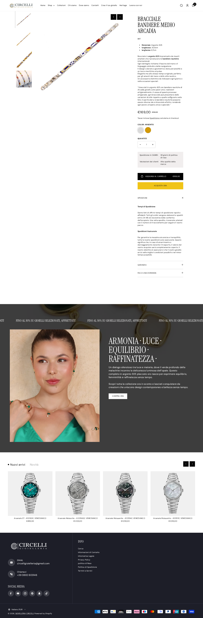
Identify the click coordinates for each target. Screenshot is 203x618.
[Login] (187, 5)
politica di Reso (85, 563)
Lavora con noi (135, 5)
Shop (50, 5)
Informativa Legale (86, 556)
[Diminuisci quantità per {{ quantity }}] (140, 144)
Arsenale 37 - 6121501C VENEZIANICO (30, 518)
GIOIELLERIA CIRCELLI (24, 613)
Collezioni (61, 5)
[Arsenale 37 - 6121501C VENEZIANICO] (30, 493)
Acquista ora (160, 185)
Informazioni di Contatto (89, 552)
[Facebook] (11, 593)
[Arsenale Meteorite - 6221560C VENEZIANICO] (77, 493)
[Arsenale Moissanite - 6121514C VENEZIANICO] (125, 493)
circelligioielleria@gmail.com (33, 563)
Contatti (95, 5)
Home (42, 5)
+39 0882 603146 (27, 575)
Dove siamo (84, 5)
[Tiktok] (46, 593)
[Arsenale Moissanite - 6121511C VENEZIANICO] (173, 493)
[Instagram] (25, 593)
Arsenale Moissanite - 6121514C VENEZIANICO (125, 518)
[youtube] (18, 593)
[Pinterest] (32, 593)
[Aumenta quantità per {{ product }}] (152, 144)
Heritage (123, 5)
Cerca (80, 548)
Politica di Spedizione (87, 567)
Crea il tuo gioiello (109, 5)
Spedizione (155, 118)
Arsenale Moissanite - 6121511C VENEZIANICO (172, 518)
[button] (113, 17)
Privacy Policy (84, 560)
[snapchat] (39, 593)
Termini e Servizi (85, 571)
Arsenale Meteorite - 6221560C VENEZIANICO (78, 518)
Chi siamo (72, 5)
